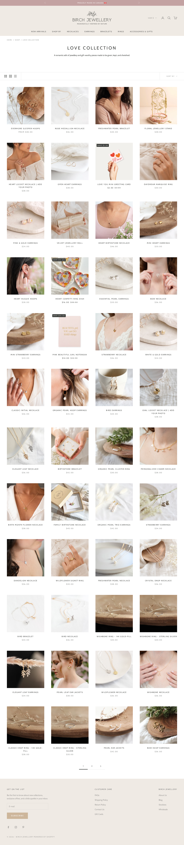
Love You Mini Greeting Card (114, 184)
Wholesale (163, 809)
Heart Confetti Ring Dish (69, 299)
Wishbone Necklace (158, 692)
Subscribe (17, 815)
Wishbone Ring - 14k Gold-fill (114, 636)
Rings (121, 31)
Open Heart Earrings (70, 184)
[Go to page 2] (100, 766)
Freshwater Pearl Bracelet (114, 128)
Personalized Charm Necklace (158, 469)
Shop (17, 40)
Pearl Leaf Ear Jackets (70, 692)
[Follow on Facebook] (8, 827)
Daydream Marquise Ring (158, 184)
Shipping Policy (101, 800)
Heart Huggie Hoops (25, 299)
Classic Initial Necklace (26, 410)
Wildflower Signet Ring (70, 581)
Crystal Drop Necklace (158, 581)
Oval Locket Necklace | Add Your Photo (158, 411)
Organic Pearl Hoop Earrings (70, 410)
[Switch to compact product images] (15, 76)
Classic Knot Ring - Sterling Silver (69, 749)
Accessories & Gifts (141, 31)
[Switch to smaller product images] (10, 76)
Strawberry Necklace (114, 355)
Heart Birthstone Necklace (114, 243)
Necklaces (73, 31)
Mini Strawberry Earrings (26, 355)
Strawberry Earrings (158, 525)
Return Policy (100, 804)
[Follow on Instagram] (15, 827)
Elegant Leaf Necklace (26, 469)
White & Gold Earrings (158, 355)
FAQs (97, 795)
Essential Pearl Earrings (114, 299)
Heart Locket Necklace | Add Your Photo (25, 185)
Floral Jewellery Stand (158, 128)
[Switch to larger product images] (5, 76)
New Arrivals (38, 31)
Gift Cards (99, 814)
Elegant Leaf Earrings (26, 692)
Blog (160, 800)
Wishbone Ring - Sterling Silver (158, 636)
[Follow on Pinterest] (23, 827)
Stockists (162, 804)
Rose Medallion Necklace (70, 128)
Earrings (90, 31)
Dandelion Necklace (25, 581)
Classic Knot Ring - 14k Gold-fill (25, 749)
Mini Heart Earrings (158, 243)
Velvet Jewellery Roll (70, 243)
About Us (163, 795)
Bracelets (106, 31)
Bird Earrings (114, 410)
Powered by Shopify (44, 837)
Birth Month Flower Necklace (25, 525)
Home (9, 40)
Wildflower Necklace (114, 692)
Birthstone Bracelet (70, 469)
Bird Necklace (70, 636)
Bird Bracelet (25, 636)
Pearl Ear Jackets (114, 748)
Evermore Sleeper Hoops (25, 128)
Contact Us (99, 809)
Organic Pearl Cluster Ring (114, 469)
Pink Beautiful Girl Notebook (70, 355)
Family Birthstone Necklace (70, 525)
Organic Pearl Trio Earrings (114, 525)
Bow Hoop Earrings (158, 748)
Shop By (56, 31)
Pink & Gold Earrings (25, 243)
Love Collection (31, 40)
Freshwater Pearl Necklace (114, 581)
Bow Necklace (158, 299)
